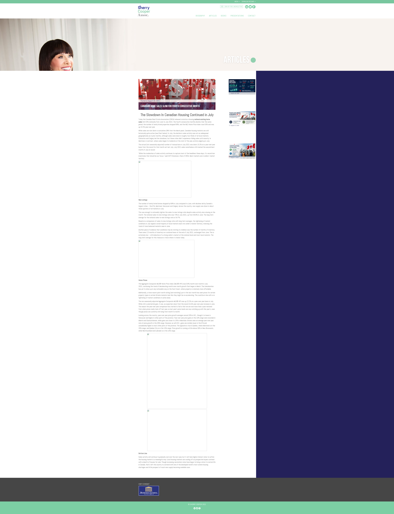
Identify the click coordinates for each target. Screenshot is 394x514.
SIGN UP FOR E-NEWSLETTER (233, 6)
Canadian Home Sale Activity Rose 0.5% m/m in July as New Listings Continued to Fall (242, 101)
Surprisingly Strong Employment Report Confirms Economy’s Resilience (239, 166)
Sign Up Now (242, 197)
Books (223, 16)
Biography (200, 16)
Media (237, 1)
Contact (251, 16)
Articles (213, 16)
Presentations (237, 16)
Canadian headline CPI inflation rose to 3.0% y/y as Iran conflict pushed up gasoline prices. (241, 134)
